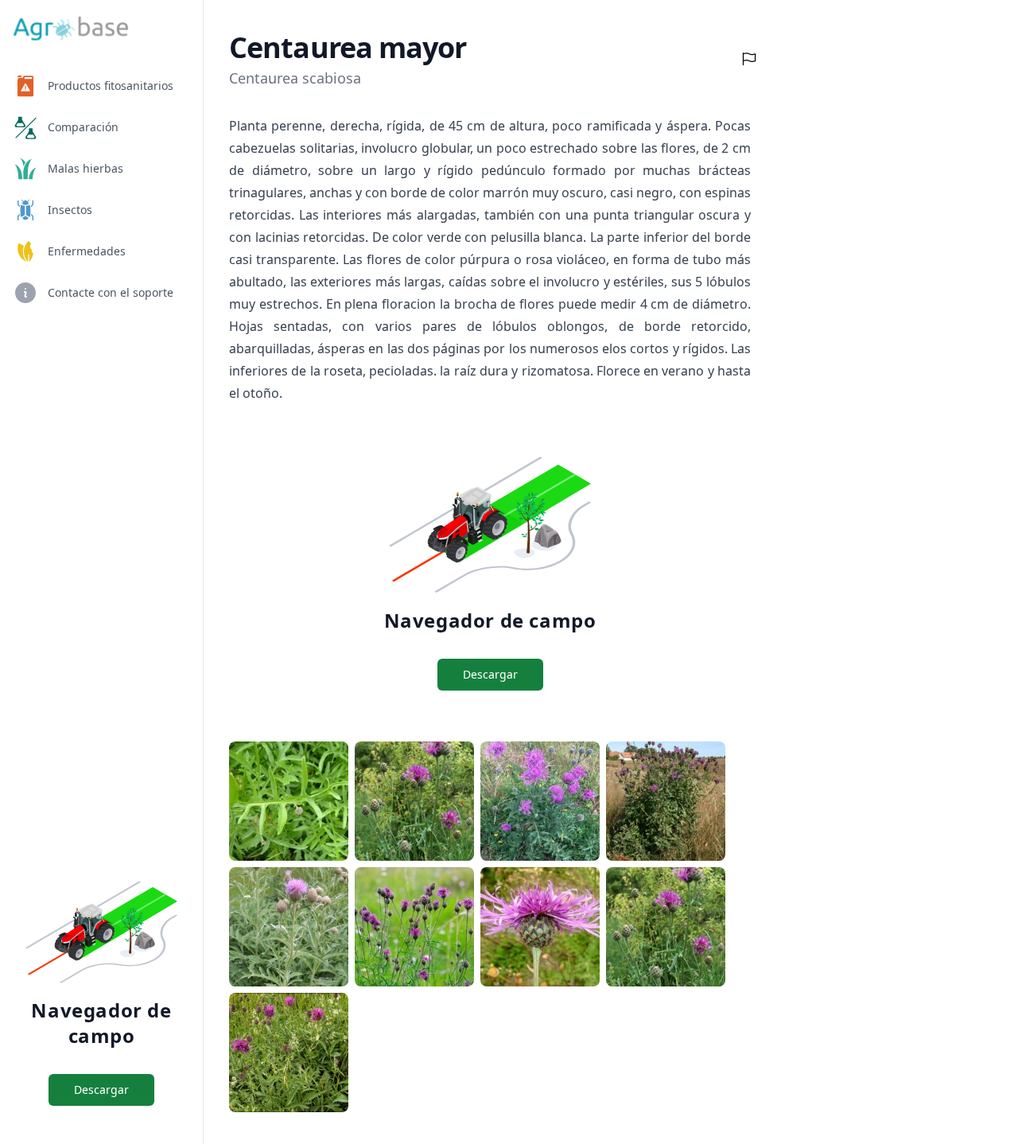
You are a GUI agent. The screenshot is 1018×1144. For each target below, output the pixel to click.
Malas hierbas (85, 168)
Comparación (83, 126)
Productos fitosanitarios (110, 85)
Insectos (70, 209)
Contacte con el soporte (110, 292)
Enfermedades (87, 251)
